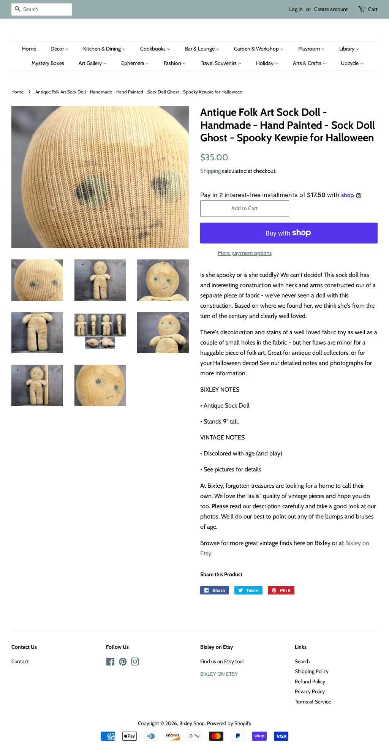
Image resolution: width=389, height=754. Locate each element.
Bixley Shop (192, 723)
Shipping (210, 171)
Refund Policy (310, 681)
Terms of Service (313, 702)
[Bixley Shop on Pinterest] (123, 663)
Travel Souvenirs (219, 63)
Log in (296, 9)
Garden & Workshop (257, 48)
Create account (331, 9)
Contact (20, 661)
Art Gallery (91, 63)
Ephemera (133, 63)
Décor (58, 48)
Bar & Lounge (200, 48)
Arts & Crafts (308, 63)
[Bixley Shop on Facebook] (110, 663)
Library (347, 48)
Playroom (309, 48)
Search (302, 661)
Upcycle (350, 63)
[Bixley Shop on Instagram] (135, 663)
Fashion (173, 63)
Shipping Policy (312, 671)
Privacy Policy (310, 691)
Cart (373, 9)
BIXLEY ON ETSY (219, 674)
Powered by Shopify (229, 723)
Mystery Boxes (48, 63)
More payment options (245, 253)
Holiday (265, 63)
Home (29, 48)
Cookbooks (153, 48)
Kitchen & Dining (102, 48)
